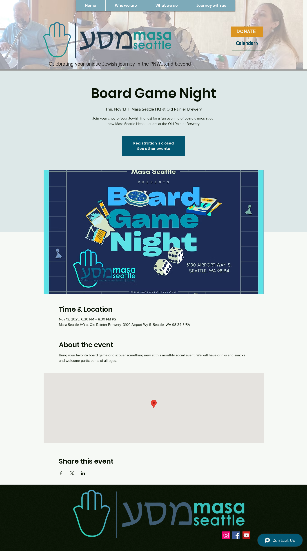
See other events (153, 148)
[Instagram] (226, 535)
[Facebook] (236, 535)
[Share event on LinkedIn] (83, 473)
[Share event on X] (72, 473)
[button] (125, 5)
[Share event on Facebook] (61, 473)
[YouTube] (246, 535)
